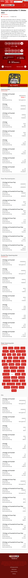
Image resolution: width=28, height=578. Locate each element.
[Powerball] (1, 16)
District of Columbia (20, 351)
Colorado (23, 348)
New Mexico (6, 371)
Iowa (5, 358)
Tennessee (22, 381)
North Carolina (21, 371)
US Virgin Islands (10, 384)
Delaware (12, 351)
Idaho (14, 354)
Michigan (24, 361)
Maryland (9, 361)
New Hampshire (13, 367)
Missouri (18, 364)
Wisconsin (21, 387)
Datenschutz (14, 569)
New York (13, 371)
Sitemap (14, 573)
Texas (4, 384)
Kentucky (16, 358)
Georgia (9, 354)
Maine (3, 361)
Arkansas (11, 348)
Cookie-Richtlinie (14, 571)
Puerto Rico (14, 377)
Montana (24, 364)
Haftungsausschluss (14, 567)
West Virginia (14, 387)
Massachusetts (16, 361)
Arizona (5, 348)
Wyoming (14, 390)
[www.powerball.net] (7, 5)
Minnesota (4, 364)
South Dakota (15, 381)
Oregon (23, 374)
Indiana (23, 354)
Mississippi (11, 364)
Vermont (18, 384)
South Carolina (6, 381)
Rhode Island (21, 377)
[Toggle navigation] (25, 5)
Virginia (24, 384)
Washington (7, 387)
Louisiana (22, 358)
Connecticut (5, 351)
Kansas (10, 358)
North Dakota (6, 374)
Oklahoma (17, 374)
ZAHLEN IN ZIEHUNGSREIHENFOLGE (14, 53)
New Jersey (21, 367)
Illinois (18, 354)
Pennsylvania (7, 377)
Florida (4, 354)
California (17, 348)
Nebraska (6, 367)
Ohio (12, 374)
